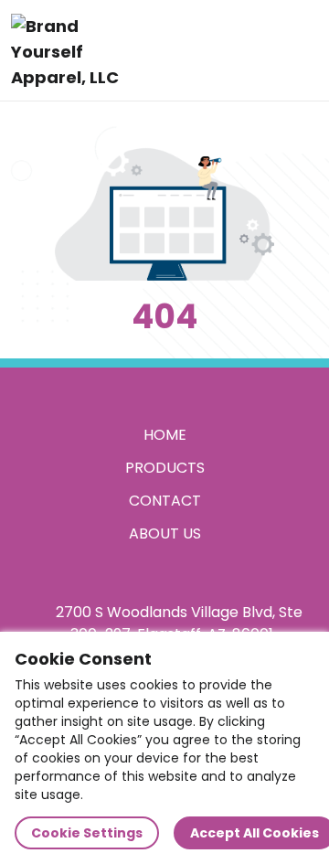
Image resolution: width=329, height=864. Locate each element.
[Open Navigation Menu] (298, 50)
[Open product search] (259, 50)
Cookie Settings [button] (87, 833)
